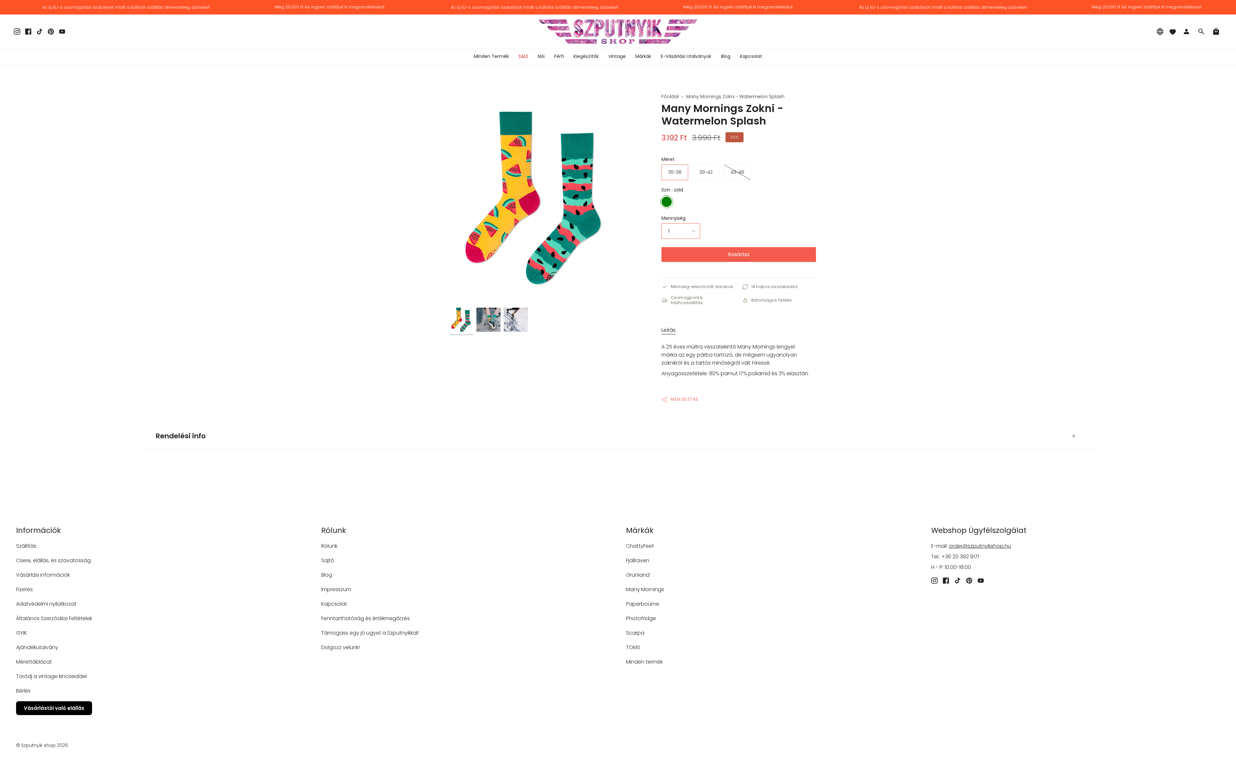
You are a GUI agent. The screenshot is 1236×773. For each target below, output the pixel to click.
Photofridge (641, 618)
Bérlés (23, 690)
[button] (541, 56)
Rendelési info (181, 436)
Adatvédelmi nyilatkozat (46, 604)
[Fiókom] (1186, 31)
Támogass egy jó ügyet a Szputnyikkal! (370, 633)
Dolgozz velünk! (340, 647)
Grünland (638, 575)
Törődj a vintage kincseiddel (51, 676)
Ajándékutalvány (37, 647)
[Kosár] (1216, 31)
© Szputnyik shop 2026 (42, 745)
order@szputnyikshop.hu (980, 546)
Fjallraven (637, 560)
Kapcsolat (334, 604)
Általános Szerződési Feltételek (54, 618)
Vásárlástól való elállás (54, 708)
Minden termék (644, 662)
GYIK (21, 633)
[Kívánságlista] (1172, 31)
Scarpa (635, 633)
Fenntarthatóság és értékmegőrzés (365, 618)
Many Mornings (645, 589)
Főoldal (670, 96)
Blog (326, 575)
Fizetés (24, 589)
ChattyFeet (640, 546)
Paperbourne (642, 604)
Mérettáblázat (34, 662)
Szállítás (26, 546)
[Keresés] (1201, 31)
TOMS (633, 647)
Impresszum (336, 589)
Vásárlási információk (43, 575)
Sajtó (327, 560)
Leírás (668, 330)
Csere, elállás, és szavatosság (53, 560)
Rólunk (329, 546)
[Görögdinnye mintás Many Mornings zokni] (461, 320)
